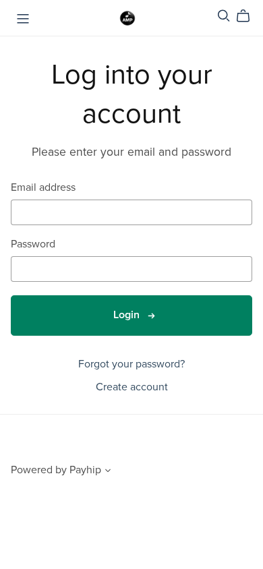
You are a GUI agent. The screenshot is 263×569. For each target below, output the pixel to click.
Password (33, 244)
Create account (132, 387)
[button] (108, 472)
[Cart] (248, 16)
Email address (43, 187)
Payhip (85, 470)
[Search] (224, 15)
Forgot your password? (131, 364)
